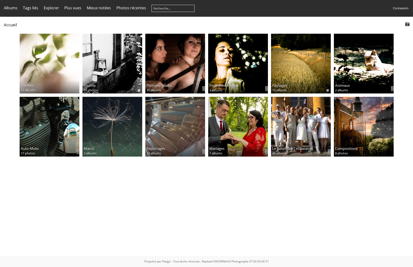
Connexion (400, 8)
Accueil (10, 24)
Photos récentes (131, 8)
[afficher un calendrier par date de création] (407, 24)
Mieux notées (99, 8)
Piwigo (166, 261)
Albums (10, 8)
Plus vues (72, 8)
